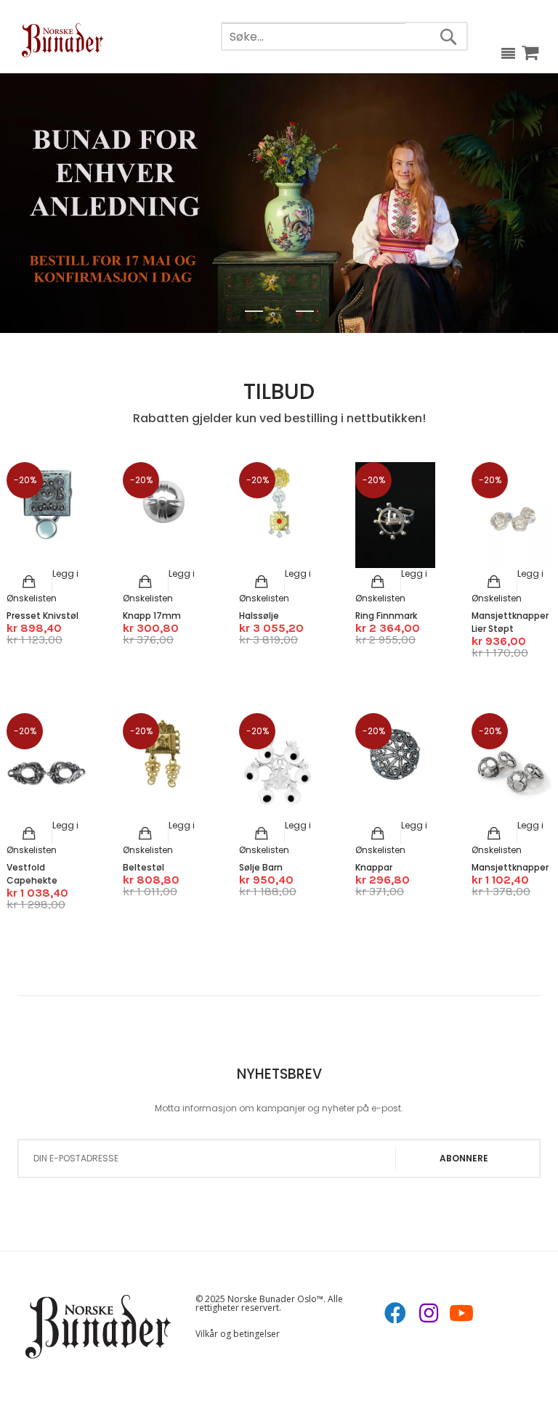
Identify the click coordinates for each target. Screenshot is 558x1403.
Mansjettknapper (510, 867)
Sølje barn (261, 867)
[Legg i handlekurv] (29, 581)
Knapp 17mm (152, 615)
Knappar (373, 867)
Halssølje (259, 615)
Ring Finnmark (386, 615)
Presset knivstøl (42, 615)
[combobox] (313, 37)
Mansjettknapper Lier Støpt (510, 622)
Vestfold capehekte (32, 873)
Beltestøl (143, 867)
